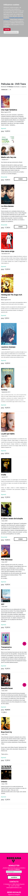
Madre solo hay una (8, 157)
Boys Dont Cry (6, 732)
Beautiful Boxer (7, 688)
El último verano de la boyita (12, 519)
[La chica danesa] (7, 195)
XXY (2, 604)
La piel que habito (8, 434)
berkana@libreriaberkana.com (14, 887)
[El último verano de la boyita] (6, 509)
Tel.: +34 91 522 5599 (14, 886)
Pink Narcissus (6, 560)
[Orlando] (6, 772)
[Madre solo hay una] (8, 146)
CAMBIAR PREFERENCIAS (11, 32)
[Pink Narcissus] (5, 551)
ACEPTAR (7, 29)
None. (2, 112)
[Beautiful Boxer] (5, 680)
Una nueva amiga (7, 251)
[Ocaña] (6, 466)
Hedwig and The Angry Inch (11, 295)
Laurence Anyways (8, 347)
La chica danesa (7, 206)
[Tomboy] (7, 378)
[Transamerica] (5, 639)
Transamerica (6, 647)
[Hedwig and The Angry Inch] (7, 284)
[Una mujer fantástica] (5, 102)
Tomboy (4, 390)
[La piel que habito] (8, 422)
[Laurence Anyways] (9, 334)
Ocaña (3, 475)
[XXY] (5, 596)
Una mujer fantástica (9, 110)
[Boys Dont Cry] (5, 724)
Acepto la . (14, 874)
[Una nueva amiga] (7, 241)
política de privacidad (16, 874)
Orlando (4, 782)
